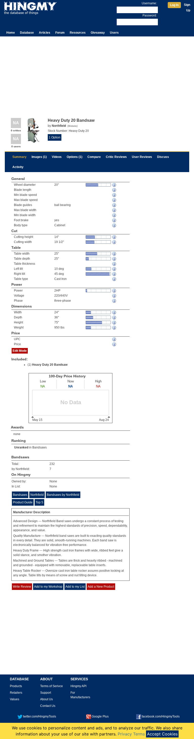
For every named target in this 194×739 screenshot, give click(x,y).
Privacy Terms (131, 733)
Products (16, 686)
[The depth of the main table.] (114, 259)
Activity (17, 167)
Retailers (16, 692)
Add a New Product (101, 586)
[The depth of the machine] (114, 317)
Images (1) (39, 157)
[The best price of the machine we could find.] (114, 344)
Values (14, 699)
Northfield (37, 495)
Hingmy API (78, 686)
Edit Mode (20, 351)
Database (27, 32)
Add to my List (75, 586)
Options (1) (74, 157)
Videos (57, 157)
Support (45, 692)
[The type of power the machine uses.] (114, 301)
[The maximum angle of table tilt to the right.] (114, 274)
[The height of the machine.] (114, 322)
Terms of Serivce (51, 686)
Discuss (163, 157)
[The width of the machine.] (114, 312)
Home (10, 32)
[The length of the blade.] (114, 190)
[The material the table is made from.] (114, 279)
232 (52, 464)
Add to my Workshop (48, 586)
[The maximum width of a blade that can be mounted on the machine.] (114, 210)
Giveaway (98, 32)
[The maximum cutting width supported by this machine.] (114, 242)
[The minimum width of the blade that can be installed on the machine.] (114, 215)
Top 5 (39, 502)
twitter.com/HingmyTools (39, 716)
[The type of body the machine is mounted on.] (114, 225)
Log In (174, 5)
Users (114, 32)
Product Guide (23, 502)
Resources (78, 32)
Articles (44, 32)
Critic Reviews (116, 157)
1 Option (54, 137)
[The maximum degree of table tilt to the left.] (114, 269)
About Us (46, 699)
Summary (19, 157)
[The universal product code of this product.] (114, 339)
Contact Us (47, 706)
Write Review (22, 586)
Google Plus (100, 716)
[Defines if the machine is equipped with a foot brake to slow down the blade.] (114, 220)
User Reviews (142, 157)
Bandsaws (39, 447)
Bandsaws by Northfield (63, 495)
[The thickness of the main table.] (114, 264)
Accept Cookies (162, 733)
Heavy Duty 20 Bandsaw (49, 364)
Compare (94, 157)
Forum (60, 32)
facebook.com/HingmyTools (161, 716)
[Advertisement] (97, 74)
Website (72, 126)
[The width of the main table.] (114, 254)
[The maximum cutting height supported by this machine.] (114, 237)
